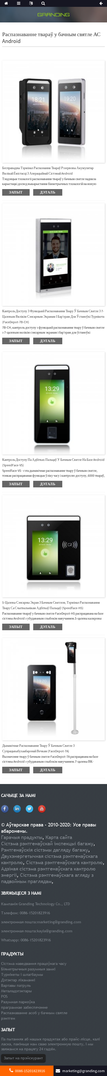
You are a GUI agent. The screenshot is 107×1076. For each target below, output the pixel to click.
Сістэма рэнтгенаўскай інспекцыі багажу (47, 843)
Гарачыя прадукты (21, 837)
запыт (16, 192)
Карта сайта (59, 837)
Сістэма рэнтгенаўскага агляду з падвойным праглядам (47, 878)
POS (4, 996)
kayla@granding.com (54, 931)
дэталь (47, 192)
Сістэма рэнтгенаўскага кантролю (64, 862)
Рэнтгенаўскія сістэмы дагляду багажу (44, 850)
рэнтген (8, 1018)
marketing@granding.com (59, 921)
